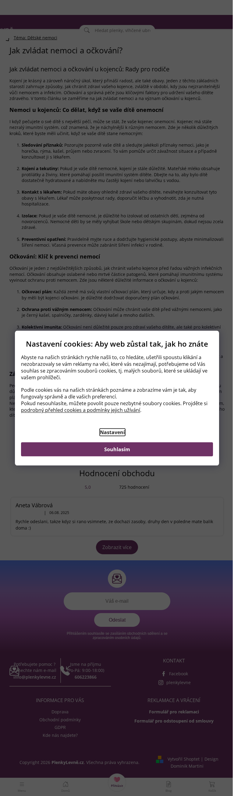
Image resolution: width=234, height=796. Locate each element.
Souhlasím (117, 449)
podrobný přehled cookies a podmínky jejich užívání (80, 410)
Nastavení (112, 432)
